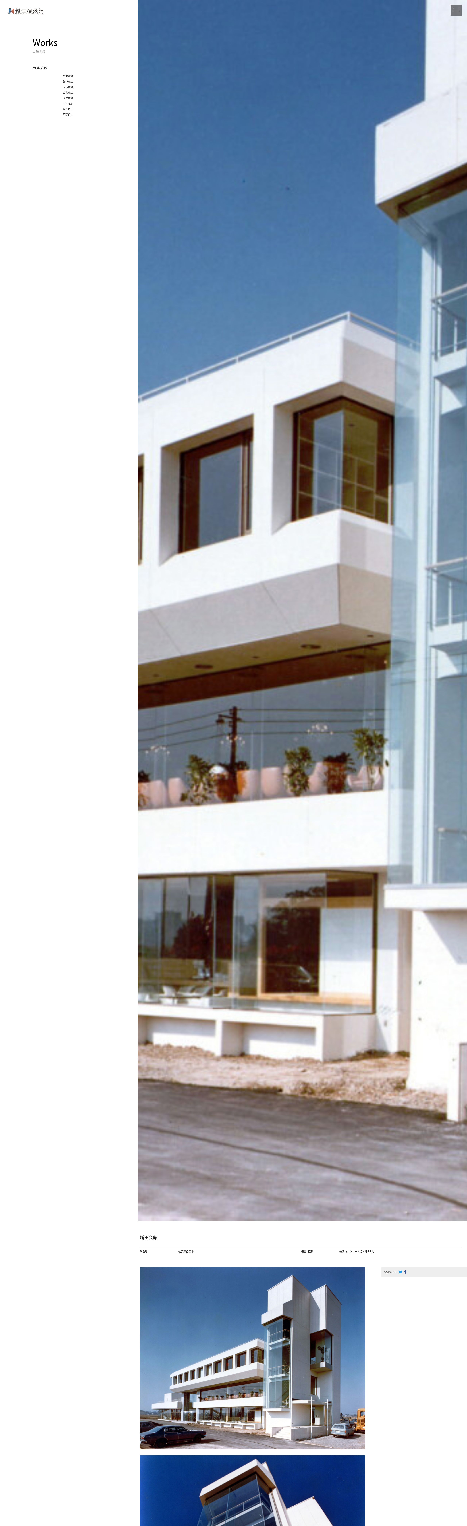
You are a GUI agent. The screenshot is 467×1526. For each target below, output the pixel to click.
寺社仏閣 (68, 103)
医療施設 (68, 87)
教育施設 (68, 76)
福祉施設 (68, 81)
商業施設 (68, 98)
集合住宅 (68, 109)
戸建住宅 (68, 114)
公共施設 (68, 92)
